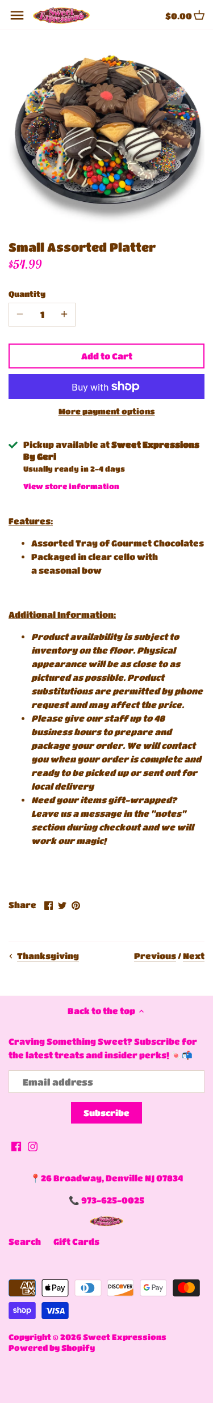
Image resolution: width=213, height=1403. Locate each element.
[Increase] (64, 314)
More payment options (107, 411)
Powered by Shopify (52, 1347)
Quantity (27, 294)
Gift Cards (76, 1241)
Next (193, 956)
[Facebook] (16, 1146)
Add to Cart (106, 356)
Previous (155, 956)
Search (25, 1241)
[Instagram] (32, 1146)
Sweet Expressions (124, 1337)
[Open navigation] (17, 15)
